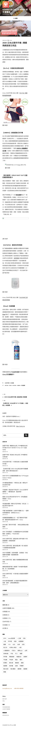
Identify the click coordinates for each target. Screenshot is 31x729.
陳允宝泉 (5, 669)
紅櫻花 (5, 663)
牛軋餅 (11, 659)
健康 (4, 644)
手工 (16, 653)
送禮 (16, 666)
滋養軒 (25, 656)
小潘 (20, 647)
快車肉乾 (5, 653)
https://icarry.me (20, 426)
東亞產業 (18, 195)
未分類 (4, 628)
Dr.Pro (6, 385)
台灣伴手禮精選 (6, 709)
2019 (4, 638)
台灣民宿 (4, 615)
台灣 (23, 644)
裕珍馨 (11, 666)
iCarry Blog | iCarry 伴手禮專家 (15, 10)
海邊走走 (18, 656)
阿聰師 (21, 666)
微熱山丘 (20, 650)
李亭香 (5, 656)
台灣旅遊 (4, 611)
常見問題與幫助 (6, 707)
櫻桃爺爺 (11, 656)
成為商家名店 (5, 715)
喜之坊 (5, 647)
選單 (16, 18)
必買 (26, 650)
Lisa (11, 40)
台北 (14, 644)
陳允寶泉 (12, 669)
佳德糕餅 (21, 641)
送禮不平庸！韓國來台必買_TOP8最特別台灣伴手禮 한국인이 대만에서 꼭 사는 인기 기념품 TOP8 (14, 448)
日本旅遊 (12, 383)
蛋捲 (22, 663)
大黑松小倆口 (13, 647)
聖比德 (11, 663)
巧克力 (13, 650)
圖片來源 (4, 125)
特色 (3, 701)
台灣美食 (4, 618)
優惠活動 (4, 605)
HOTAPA (16, 258)
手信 (11, 653)
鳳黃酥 (25, 669)
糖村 (21, 659)
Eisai (3, 314)
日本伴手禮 (7, 383)
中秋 (24, 638)
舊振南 (17, 663)
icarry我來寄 (11, 638)
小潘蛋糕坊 (6, 650)
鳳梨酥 (19, 669)
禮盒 (16, 659)
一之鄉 (19, 638)
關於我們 (4, 699)
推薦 (21, 653)
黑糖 (4, 672)
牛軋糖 (5, 659)
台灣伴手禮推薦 (6, 608)
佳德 (15, 641)
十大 (9, 644)
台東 (18, 644)
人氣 (4, 641)
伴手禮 (10, 641)
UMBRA (19, 385)
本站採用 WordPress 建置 (9, 725)
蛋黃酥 (5, 666)
